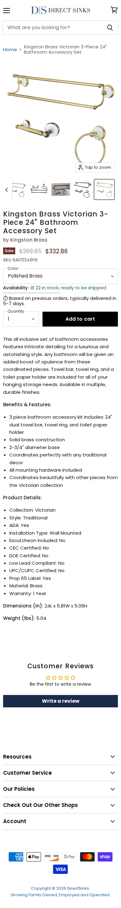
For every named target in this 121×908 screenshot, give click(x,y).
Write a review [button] (60, 701)
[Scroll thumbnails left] (7, 189)
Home (10, 49)
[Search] (110, 27)
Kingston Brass (28, 240)
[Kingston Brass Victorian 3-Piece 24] (17, 189)
